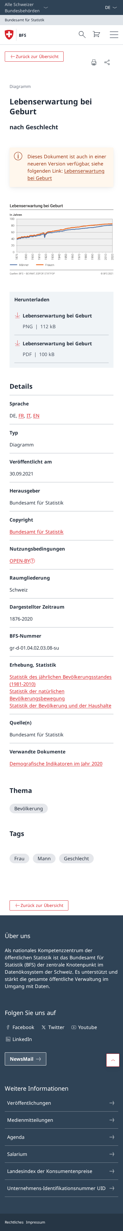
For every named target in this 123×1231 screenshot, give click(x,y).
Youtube (87, 1027)
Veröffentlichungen (29, 1103)
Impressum (35, 1222)
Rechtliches (14, 1222)
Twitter (56, 1027)
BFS (22, 35)
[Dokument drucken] (93, 62)
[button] (112, 1060)
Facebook (23, 1027)
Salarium (17, 1154)
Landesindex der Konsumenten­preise (49, 1171)
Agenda (15, 1137)
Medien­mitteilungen (30, 1120)
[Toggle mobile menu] (114, 35)
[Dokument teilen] (106, 62)
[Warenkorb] (96, 34)
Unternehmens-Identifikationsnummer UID (56, 1188)
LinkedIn (22, 1039)
